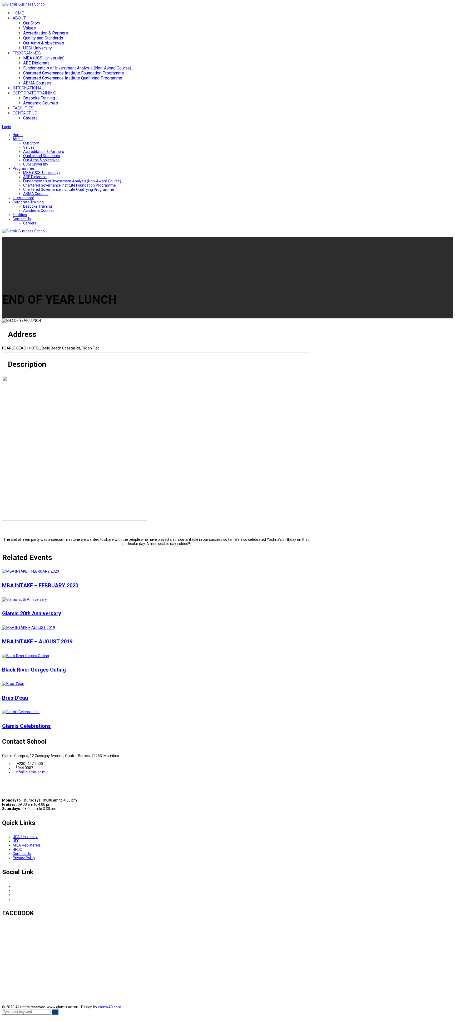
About (18, 139)
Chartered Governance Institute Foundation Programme (69, 185)
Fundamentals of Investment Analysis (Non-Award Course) (72, 181)
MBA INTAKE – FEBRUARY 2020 (40, 585)
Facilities (20, 215)
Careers (29, 223)
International (23, 198)
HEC (16, 841)
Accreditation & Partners (45, 33)
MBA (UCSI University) (41, 173)
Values (29, 28)
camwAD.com (109, 1007)
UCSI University (37, 48)
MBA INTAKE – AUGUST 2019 (37, 641)
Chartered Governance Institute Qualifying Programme (68, 189)
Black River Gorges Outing (34, 670)
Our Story (31, 23)
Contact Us (22, 219)
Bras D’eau (15, 698)
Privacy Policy (24, 858)
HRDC (17, 849)
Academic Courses (39, 210)
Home (18, 135)
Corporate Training (28, 202)
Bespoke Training (37, 206)
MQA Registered (26, 845)
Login (6, 127)
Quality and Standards (43, 38)
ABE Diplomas (35, 177)
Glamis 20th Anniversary (31, 613)
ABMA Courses (35, 194)
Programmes (24, 168)
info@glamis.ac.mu (32, 772)
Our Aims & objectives (43, 43)
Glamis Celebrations (26, 726)
